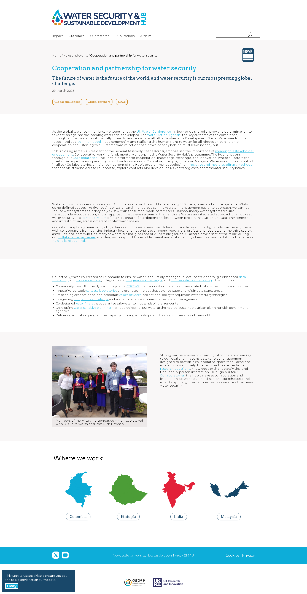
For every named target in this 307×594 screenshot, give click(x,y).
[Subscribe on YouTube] (65, 555)
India (178, 517)
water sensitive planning (92, 307)
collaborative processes (77, 237)
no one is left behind (68, 240)
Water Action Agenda (164, 135)
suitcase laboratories (101, 290)
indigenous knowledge (144, 280)
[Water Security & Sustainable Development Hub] (105, 17)
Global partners (99, 101)
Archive (145, 36)
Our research (99, 36)
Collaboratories (85, 158)
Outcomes (76, 36)
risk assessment (88, 280)
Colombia (78, 517)
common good (89, 141)
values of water (130, 295)
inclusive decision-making (191, 280)
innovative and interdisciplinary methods (219, 164)
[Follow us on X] (55, 555)
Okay (12, 586)
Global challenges (67, 101)
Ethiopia (128, 517)
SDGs (122, 101)
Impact (57, 36)
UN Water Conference (154, 131)
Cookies (232, 555)
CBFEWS (132, 286)
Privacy (248, 555)
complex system (94, 218)
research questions (175, 368)
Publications (124, 36)
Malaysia (229, 517)
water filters (84, 303)
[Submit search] (250, 35)
